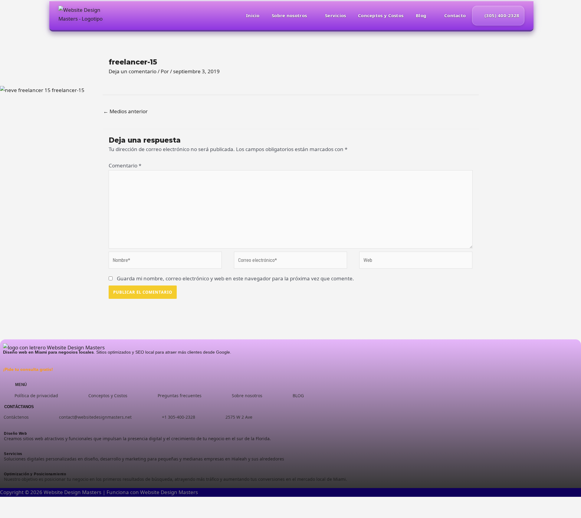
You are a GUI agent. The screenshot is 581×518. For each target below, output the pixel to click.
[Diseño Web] (198, 426)
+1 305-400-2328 (178, 417)
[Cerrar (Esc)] (56, 502)
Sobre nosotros (289, 15)
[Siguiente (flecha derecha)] (23, 513)
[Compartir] (40, 502)
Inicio (253, 15)
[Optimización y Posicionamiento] (198, 466)
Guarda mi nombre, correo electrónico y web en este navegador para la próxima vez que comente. (235, 278)
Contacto (455, 15)
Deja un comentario (132, 71)
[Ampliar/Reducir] (7, 502)
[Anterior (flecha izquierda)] (7, 513)
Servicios (335, 15)
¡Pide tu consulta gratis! (28, 369)
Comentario (125, 165)
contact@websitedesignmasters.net (95, 417)
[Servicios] (198, 446)
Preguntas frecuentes (180, 395)
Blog (421, 15)
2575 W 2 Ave (238, 417)
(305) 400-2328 (502, 15)
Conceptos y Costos (380, 15)
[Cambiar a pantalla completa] (23, 502)
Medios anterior (125, 111)
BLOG (298, 395)
